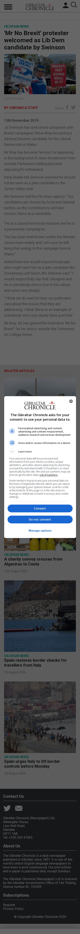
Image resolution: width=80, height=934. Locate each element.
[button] (40, 452)
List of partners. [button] (49, 475)
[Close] (71, 401)
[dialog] (40, 467)
